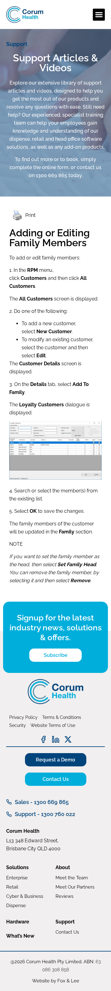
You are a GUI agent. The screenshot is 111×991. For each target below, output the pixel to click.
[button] (99, 15)
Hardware (17, 922)
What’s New (20, 936)
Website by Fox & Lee (55, 981)
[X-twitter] (68, 739)
